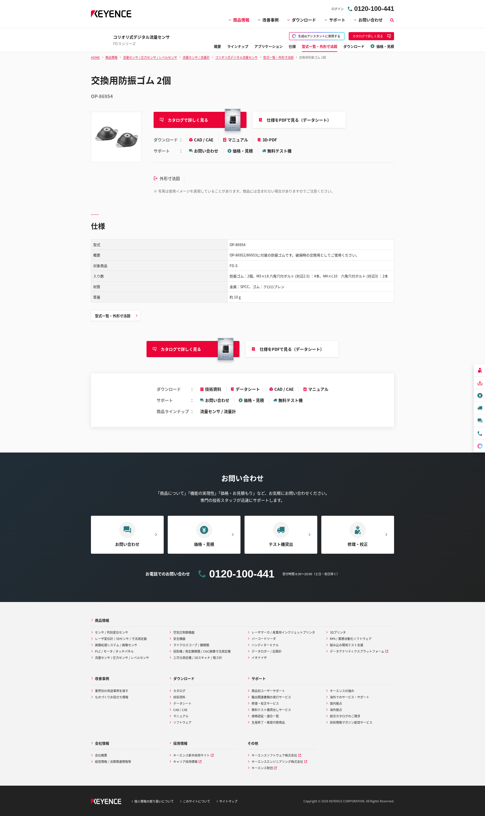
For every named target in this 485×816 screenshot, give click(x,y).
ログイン (337, 9)
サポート (337, 20)
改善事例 (270, 20)
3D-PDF (269, 140)
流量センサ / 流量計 (218, 411)
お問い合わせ (370, 20)
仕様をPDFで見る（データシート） (299, 120)
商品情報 (241, 20)
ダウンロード (304, 20)
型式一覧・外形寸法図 (112, 315)
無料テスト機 (279, 151)
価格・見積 (243, 151)
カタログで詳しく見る (188, 120)
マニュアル (238, 140)
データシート (248, 389)
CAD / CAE (204, 140)
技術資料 (213, 389)
